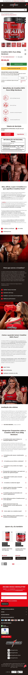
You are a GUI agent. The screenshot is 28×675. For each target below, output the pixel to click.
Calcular (22, 77)
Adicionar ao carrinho (18, 64)
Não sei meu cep (23, 81)
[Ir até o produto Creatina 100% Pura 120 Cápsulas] (7, 536)
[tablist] (14, 135)
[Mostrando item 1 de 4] (13, 563)
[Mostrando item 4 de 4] (20, 563)
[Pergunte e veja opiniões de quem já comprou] (12, 49)
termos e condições (12, 600)
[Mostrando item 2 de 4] (16, 563)
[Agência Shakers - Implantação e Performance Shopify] (14, 672)
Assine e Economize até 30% (14, 68)
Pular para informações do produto (12, 16)
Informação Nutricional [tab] (7, 134)
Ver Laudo (20, 56)
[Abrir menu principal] (2, 5)
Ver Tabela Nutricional (8, 56)
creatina (4, 202)
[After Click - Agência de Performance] (8, 672)
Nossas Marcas (5, 614)
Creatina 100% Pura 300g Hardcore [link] (9, 14)
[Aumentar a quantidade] (8, 64)
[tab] (13, 564)
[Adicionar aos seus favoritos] (25, 50)
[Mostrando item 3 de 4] (18, 563)
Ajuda (2, 611)
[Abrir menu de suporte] (25, 666)
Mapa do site (6, 636)
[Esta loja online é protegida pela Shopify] (20, 672)
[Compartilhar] (25, 54)
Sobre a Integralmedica (7, 609)
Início (2, 13)
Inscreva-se (5, 604)
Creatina (11, 13)
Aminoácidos (6, 13)
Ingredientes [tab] (20, 134)
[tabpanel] (14, 144)
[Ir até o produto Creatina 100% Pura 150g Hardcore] (20, 536)
